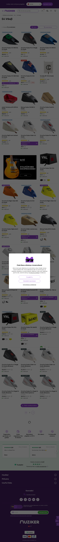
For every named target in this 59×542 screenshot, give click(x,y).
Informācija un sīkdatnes (29, 285)
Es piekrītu (29, 277)
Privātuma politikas (34, 273)
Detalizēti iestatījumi (29, 281)
